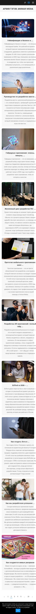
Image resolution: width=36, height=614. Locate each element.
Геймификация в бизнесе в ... (20, 40)
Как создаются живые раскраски (20, 562)
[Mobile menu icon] (33, 2)
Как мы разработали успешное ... (20, 503)
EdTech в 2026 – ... (20, 385)
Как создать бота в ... (20, 442)
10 (28, 596)
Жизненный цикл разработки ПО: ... (20, 209)
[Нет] (34, 608)
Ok (18, 610)
